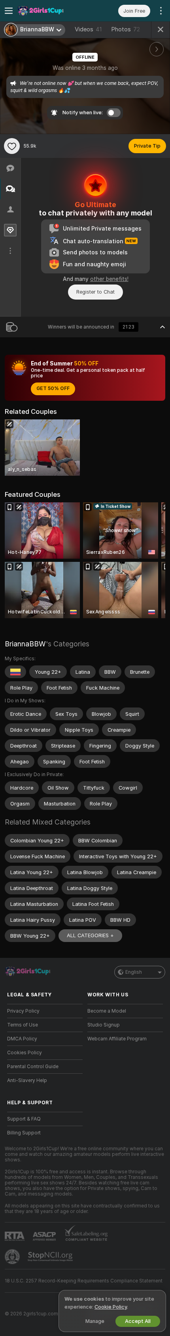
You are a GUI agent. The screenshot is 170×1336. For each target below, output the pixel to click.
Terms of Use (22, 1025)
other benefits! (109, 279)
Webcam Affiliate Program (117, 1039)
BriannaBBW (25, 644)
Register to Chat (95, 292)
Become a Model (106, 1011)
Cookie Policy (110, 1307)
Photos (125, 29)
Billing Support (24, 1133)
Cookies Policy (24, 1052)
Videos (88, 29)
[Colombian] (15, 671)
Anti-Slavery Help (27, 1080)
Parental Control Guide (33, 1066)
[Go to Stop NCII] (51, 1256)
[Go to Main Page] (51, 10)
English (133, 972)
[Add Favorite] (12, 146)
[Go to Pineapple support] (13, 1256)
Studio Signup (103, 1025)
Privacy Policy (23, 1011)
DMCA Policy (22, 1039)
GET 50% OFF (53, 388)
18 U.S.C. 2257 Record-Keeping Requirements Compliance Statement (83, 1281)
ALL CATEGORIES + (90, 935)
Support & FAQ (24, 1119)
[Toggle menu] (8, 10)
